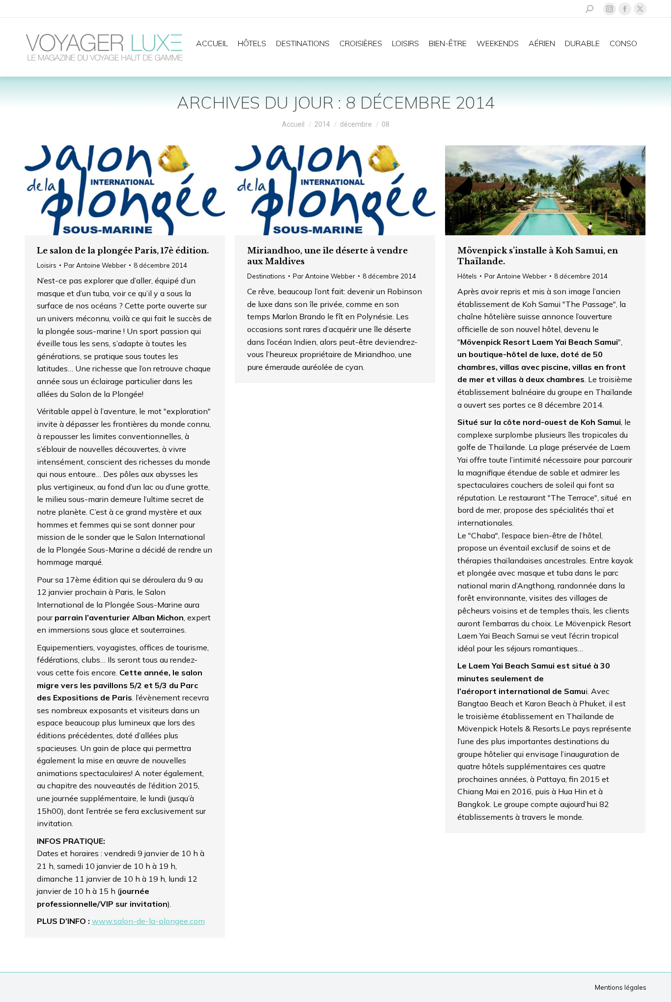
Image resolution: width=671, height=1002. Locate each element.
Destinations (266, 276)
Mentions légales (620, 987)
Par (95, 265)
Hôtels (467, 276)
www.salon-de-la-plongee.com (148, 921)
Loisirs (46, 265)
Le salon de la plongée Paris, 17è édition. (123, 250)
